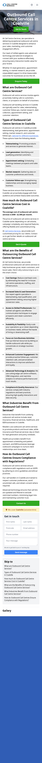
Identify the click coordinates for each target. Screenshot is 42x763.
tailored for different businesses (25, 136)
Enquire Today (21, 81)
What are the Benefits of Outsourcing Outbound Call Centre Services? (19, 586)
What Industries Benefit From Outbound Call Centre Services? (20, 592)
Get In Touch (21, 29)
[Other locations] (32, 5)
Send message (21, 552)
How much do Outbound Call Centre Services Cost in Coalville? (19, 579)
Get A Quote (21, 244)
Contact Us (21, 503)
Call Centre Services (13, 231)
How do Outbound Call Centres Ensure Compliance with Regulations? (20, 598)
